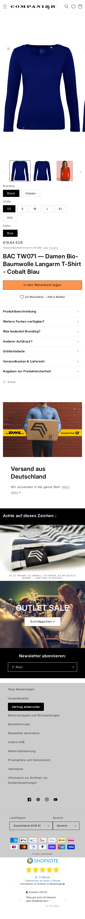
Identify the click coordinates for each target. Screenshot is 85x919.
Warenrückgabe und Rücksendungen (34, 715)
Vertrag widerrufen (26, 706)
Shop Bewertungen (21, 689)
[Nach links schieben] (4, 171)
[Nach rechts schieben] (80, 171)
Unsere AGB (16, 742)
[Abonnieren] (72, 667)
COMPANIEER (46, 854)
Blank (11, 193)
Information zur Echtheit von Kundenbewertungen (28, 780)
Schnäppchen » (42, 621)
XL (60, 208)
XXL (10, 217)
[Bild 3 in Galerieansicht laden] (65, 171)
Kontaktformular (19, 724)
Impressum (15, 768)
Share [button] (12, 382)
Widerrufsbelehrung (22, 751)
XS (9, 208)
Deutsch (62, 825)
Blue (10, 233)
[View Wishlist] (73, 6)
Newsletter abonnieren (24, 733)
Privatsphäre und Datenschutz (29, 760)
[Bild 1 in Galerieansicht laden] (20, 171)
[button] (5, 6)
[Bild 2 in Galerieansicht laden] (42, 171)
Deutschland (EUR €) (27, 825)
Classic (31, 193)
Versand (53, 247)
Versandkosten (18, 698)
